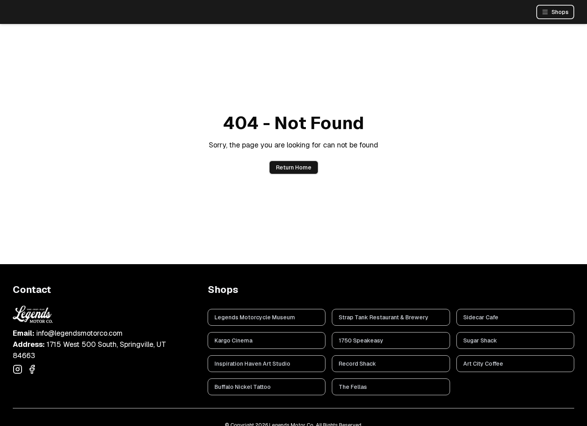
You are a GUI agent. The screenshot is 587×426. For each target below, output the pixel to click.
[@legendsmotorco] (17, 369)
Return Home (293, 167)
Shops (560, 12)
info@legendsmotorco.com (79, 333)
